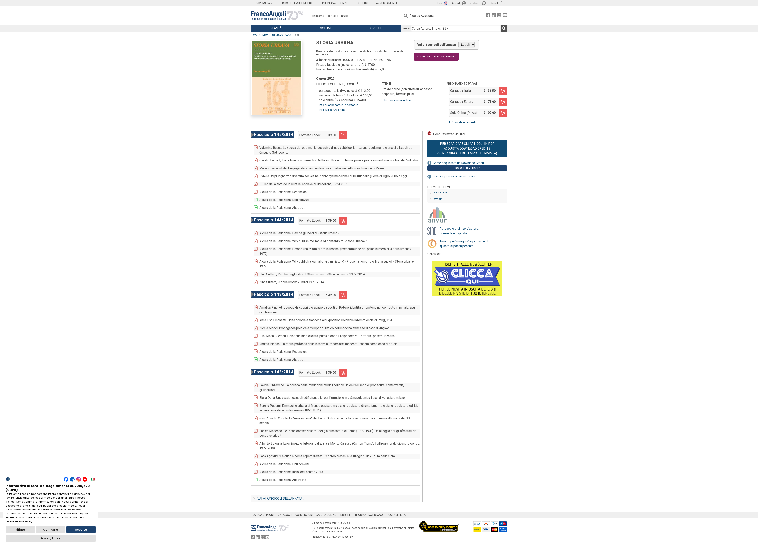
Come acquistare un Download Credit (458, 163)
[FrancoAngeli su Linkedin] (494, 16)
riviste (265, 35)
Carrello (494, 3)
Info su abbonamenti (462, 122)
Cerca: (406, 28)
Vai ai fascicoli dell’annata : (280, 498)
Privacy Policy (50, 538)
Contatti (332, 15)
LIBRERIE (345, 514)
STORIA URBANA (281, 35)
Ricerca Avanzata (422, 16)
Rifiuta (20, 530)
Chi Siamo (318, 15)
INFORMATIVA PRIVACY (369, 514)
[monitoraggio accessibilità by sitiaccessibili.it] (439, 523)
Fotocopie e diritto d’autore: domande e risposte (459, 231)
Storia (438, 199)
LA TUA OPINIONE (264, 514)
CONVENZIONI (304, 514)
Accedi (456, 3)
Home (254, 35)
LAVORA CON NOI (326, 514)
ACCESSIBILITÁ (396, 514)
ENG (439, 3)
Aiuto (344, 15)
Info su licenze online (332, 109)
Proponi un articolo (467, 168)
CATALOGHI (285, 514)
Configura (50, 530)
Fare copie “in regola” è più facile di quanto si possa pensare (464, 243)
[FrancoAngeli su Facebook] (488, 16)
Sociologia (440, 192)
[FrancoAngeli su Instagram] (499, 16)
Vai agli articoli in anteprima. (436, 56)
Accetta (81, 530)
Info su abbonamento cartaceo (338, 105)
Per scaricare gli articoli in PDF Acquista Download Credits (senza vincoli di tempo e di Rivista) (467, 148)
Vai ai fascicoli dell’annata (436, 45)
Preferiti (475, 3)
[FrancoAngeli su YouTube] (505, 16)
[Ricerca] (504, 28)
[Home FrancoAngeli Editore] (277, 16)
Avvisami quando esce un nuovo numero (455, 176)
